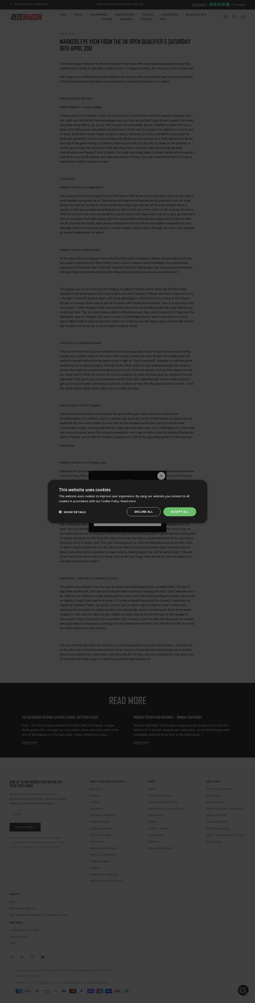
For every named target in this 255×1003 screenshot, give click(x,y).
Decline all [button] (143, 512)
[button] (72, 512)
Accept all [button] (180, 512)
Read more (128, 501)
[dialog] (127, 501)
